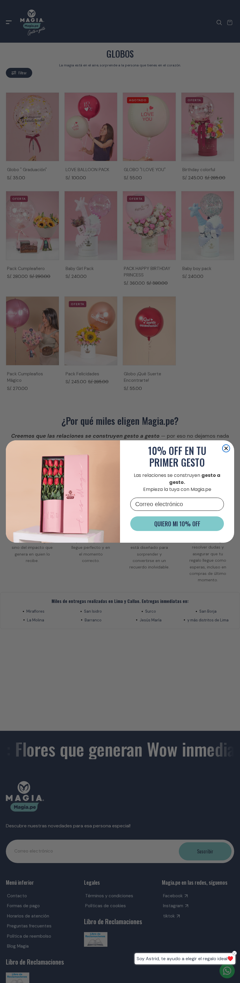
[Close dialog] (226, 448)
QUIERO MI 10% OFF (177, 523)
